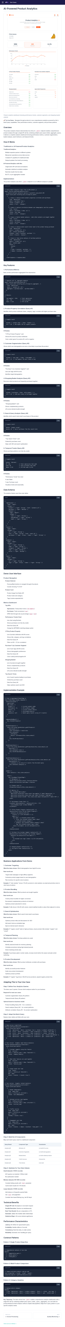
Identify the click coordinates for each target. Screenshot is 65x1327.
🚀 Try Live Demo (9, 120)
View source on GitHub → (10, 1323)
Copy (58, 186)
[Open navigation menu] (2, 2)
